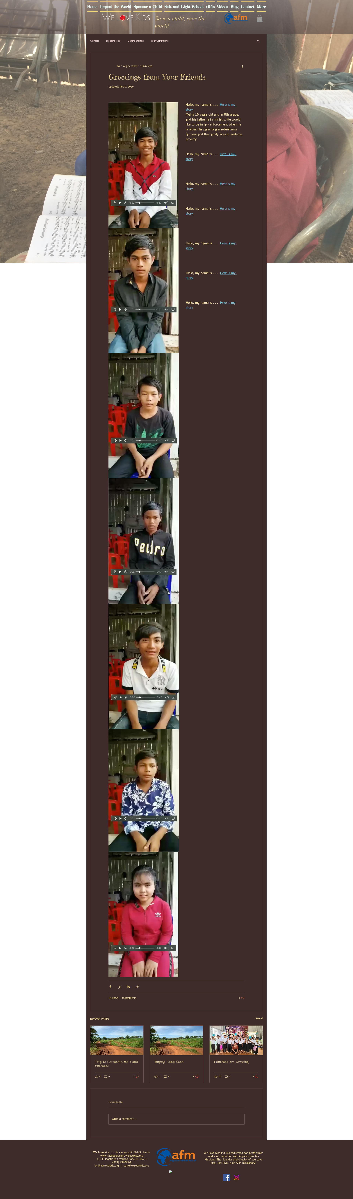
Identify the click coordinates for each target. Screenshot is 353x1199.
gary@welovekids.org (136, 1165)
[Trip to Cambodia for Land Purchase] (116, 1040)
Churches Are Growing (231, 1062)
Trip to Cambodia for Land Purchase (116, 1064)
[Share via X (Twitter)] (119, 987)
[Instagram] (236, 1177)
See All (259, 1018)
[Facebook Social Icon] (226, 1177)
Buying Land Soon (169, 1062)
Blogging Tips (113, 41)
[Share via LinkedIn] (128, 987)
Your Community (159, 41)
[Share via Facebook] (110, 987)
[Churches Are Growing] (236, 1040)
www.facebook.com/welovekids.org (121, 1155)
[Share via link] (137, 987)
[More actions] (242, 66)
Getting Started (136, 41)
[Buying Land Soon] (176, 1040)
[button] (259, 18)
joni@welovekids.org (106, 1165)
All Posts (94, 41)
